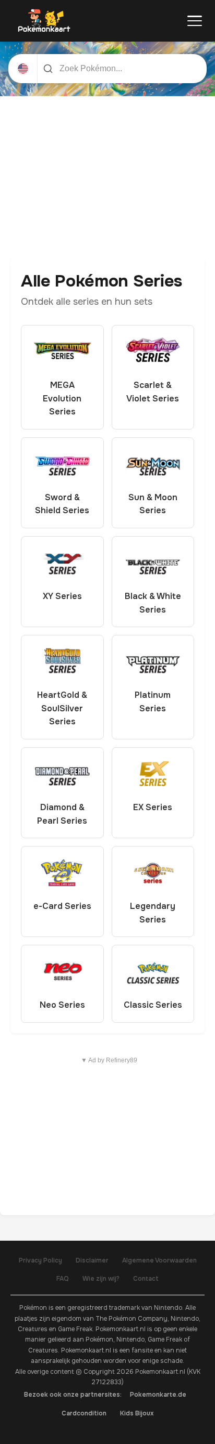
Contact (146, 1278)
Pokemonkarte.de (158, 1394)
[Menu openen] (194, 21)
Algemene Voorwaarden (159, 1260)
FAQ (62, 1278)
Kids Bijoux (137, 1413)
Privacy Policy (40, 1260)
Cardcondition (84, 1413)
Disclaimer (92, 1260)
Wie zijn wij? (101, 1278)
